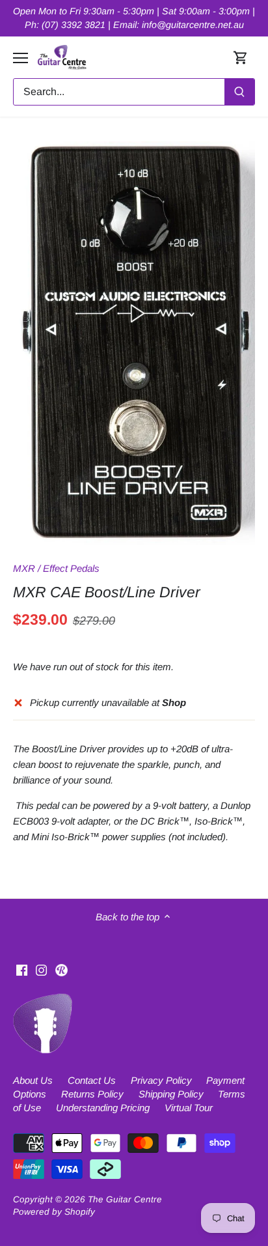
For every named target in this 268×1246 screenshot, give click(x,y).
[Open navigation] (20, 58)
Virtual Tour (189, 1107)
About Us (33, 1080)
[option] (134, 343)
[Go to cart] (240, 58)
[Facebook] (21, 969)
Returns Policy (92, 1093)
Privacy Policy (161, 1080)
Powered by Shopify (54, 1212)
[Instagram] (41, 969)
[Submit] (239, 92)
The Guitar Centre (125, 1199)
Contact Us (92, 1080)
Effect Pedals (71, 568)
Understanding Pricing (103, 1107)
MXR (24, 568)
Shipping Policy (171, 1093)
